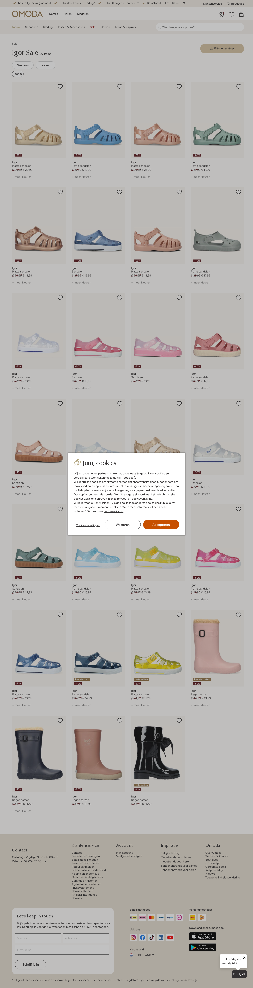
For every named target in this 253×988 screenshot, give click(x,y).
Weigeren (123, 525)
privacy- (122, 498)
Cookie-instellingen (88, 525)
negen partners (99, 473)
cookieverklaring (142, 498)
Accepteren (161, 525)
